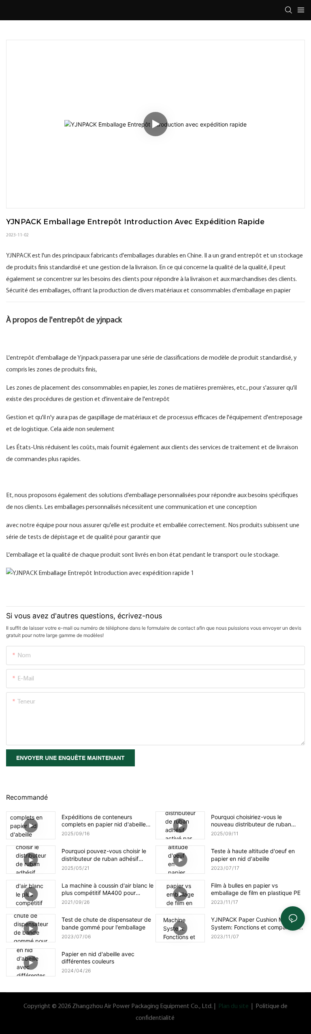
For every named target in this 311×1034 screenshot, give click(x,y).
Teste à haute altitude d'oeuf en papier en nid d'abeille (253, 854)
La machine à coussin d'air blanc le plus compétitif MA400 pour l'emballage (107, 889)
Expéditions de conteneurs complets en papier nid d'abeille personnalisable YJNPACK (104, 820)
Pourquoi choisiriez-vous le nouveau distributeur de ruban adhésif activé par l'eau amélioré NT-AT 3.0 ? (253, 820)
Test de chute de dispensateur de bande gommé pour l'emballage (106, 923)
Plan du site (233, 1006)
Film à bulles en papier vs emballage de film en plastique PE (255, 889)
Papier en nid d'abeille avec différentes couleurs (98, 957)
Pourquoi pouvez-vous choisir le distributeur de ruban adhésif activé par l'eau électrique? (104, 854)
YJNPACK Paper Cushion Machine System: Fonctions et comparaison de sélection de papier (256, 923)
